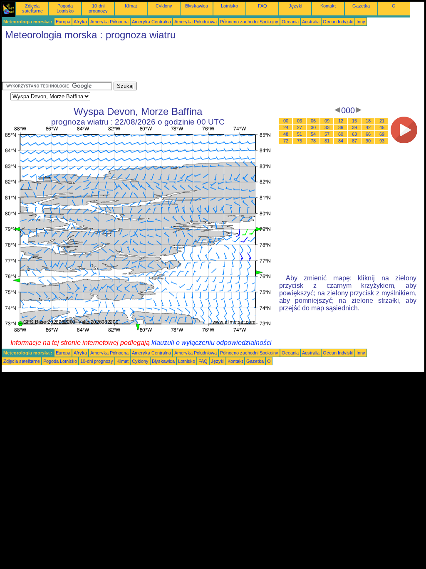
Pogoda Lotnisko (65, 8)
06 (313, 120)
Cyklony (164, 5)
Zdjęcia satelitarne (32, 8)
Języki (295, 5)
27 (299, 127)
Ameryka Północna (109, 21)
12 (340, 120)
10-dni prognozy (98, 8)
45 (381, 127)
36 (340, 127)
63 (354, 134)
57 (326, 134)
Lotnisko (229, 5)
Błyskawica (196, 5)
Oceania (290, 21)
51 (299, 134)
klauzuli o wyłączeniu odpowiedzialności (211, 342)
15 (354, 120)
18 (368, 120)
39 (354, 127)
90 (368, 140)
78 (313, 140)
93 (381, 140)
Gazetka (361, 5)
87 (354, 140)
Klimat (131, 5)
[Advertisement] (153, 63)
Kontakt (328, 5)
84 (340, 140)
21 (381, 120)
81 (326, 140)
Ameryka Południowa (195, 21)
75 (299, 140)
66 (368, 134)
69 (381, 134)
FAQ (262, 5)
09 (326, 120)
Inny (361, 21)
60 (340, 134)
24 (285, 127)
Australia (311, 21)
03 (299, 120)
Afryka (80, 21)
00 (285, 120)
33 (326, 127)
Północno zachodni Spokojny (249, 21)
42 (368, 127)
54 (313, 134)
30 (313, 127)
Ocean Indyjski (338, 21)
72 (285, 140)
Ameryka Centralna (151, 21)
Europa (63, 21)
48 (285, 134)
